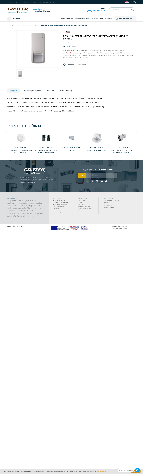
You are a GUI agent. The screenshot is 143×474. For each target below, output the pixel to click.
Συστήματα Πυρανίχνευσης (60, 204)
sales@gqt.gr (108, 206)
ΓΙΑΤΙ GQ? (25, 2)
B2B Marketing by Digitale (120, 228)
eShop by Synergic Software (119, 226)
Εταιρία (80, 202)
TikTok (106, 181)
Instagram (97, 181)
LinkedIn (101, 181)
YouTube (92, 181)
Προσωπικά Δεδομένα (84, 206)
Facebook (88, 181)
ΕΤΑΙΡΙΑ (17, 2)
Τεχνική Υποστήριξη (82, 19)
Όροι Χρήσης (81, 200)
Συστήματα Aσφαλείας (59, 200)
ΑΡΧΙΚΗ (10, 2)
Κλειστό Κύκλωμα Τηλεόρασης (61, 202)
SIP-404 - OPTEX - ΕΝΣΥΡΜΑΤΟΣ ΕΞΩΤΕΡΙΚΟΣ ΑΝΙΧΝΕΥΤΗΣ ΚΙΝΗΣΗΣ (122, 150)
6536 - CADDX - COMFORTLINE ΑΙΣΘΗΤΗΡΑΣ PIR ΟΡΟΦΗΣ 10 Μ (21, 150)
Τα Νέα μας (81, 211)
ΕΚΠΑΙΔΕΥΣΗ (94, 19)
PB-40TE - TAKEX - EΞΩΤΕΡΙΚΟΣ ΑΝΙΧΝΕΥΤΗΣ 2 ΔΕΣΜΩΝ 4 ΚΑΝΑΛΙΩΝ (46, 150)
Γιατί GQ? (80, 204)
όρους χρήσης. (103, 471)
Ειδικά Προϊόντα (57, 211)
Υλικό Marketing (66, 91)
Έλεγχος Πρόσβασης (58, 206)
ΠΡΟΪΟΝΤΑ (16, 19)
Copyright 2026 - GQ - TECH (14, 226)
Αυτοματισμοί (56, 208)
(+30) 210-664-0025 (96, 10)
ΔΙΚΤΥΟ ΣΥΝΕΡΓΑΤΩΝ (67, 19)
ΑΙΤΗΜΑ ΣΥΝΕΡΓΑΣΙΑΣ (105, 19)
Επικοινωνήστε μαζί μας (46, 2)
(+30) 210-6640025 (109, 207)
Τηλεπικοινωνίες (57, 213)
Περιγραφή (13, 91)
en (129, 2)
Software (50, 91)
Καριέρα (34, 2)
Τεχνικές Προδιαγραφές (32, 91)
